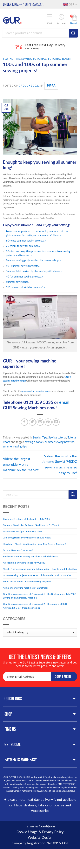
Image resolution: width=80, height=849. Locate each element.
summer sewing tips (15, 446)
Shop (8, 714)
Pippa (51, 85)
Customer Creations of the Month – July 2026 (26, 519)
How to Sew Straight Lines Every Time (22, 531)
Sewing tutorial (33, 59)
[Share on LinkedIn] (56, 422)
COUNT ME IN (63, 676)
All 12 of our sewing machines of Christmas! (25, 588)
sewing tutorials (34, 442)
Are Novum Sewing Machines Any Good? (24, 563)
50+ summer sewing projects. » (23, 266)
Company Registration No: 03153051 (40, 843)
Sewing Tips (11, 59)
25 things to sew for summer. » (23, 246)
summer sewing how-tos (59, 442)
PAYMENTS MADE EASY (20, 759)
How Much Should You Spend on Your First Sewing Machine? (34, 544)
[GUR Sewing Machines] (12, 20)
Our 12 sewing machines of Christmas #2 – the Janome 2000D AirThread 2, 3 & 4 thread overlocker (35, 606)
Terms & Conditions (40, 826)
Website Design (40, 837)
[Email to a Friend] (40, 422)
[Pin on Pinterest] (48, 422)
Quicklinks (13, 698)
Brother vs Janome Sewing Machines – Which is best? (30, 556)
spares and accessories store (35, 391)
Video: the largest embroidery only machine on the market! (21, 464)
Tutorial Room (59, 59)
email (64, 403)
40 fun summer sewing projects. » (24, 277)
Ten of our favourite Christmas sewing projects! (27, 581)
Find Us (10, 729)
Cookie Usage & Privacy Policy (40, 832)
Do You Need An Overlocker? (18, 550)
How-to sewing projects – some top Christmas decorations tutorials (37, 575)
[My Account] (61, 17)
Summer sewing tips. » (18, 282)
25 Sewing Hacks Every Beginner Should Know (27, 538)
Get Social (12, 744)
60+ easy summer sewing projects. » (26, 241)
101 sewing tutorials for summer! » (25, 287)
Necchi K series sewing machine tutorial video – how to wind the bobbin (40, 569)
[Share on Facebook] (24, 422)
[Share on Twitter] (32, 422)
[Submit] (73, 494)
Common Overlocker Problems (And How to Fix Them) (31, 525)
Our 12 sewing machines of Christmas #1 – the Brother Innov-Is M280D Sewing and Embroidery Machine (39, 596)
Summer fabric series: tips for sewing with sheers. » (34, 271)
